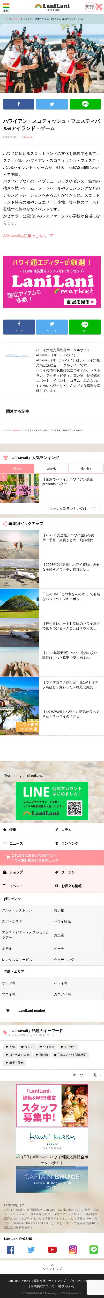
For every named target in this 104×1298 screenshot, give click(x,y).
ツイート (51, 104)
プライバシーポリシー (83, 1281)
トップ (6, 19)
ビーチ (59, 948)
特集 (12, 830)
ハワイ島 (60, 983)
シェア (18, 104)
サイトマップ (57, 1281)
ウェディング (64, 960)
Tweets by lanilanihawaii (25, 776)
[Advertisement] (52, 748)
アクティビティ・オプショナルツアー (25, 934)
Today (18, 468)
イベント (16, 886)
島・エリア (15, 971)
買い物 (59, 910)
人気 (12, 1047)
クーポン (68, 872)
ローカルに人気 (19, 1055)
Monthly (86, 468)
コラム (66, 830)
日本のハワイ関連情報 (72, 1055)
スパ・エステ (12, 921)
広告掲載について (42, 1286)
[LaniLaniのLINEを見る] (93, 1250)
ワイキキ (49, 1047)
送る (85, 104)
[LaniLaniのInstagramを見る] (73, 1250)
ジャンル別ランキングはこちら (73, 509)
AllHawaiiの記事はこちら (25, 236)
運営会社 (39, 1281)
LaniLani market (32, 1010)
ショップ (16, 872)
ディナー (70, 1047)
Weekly (51, 468)
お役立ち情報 (71, 886)
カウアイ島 (62, 994)
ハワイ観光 (62, 921)
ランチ (29, 1047)
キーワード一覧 (85, 1075)
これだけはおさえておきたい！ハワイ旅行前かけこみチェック (35, 857)
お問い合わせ (66, 1286)
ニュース (16, 843)
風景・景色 (16, 1063)
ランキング (69, 843)
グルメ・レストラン (17, 910)
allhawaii (16, 19)
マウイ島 (8, 994)
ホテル (7, 948)
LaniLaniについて (19, 1281)
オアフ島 (8, 983)
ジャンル (14, 899)
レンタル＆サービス (17, 960)
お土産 (59, 935)
